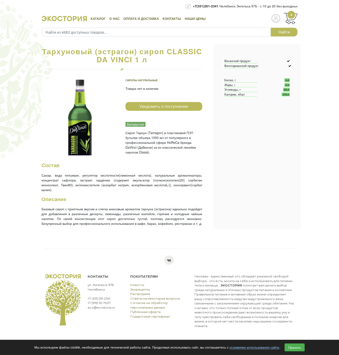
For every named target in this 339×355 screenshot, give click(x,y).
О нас (114, 18)
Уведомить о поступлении (164, 106)
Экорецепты (140, 289)
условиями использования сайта (254, 347)
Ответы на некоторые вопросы (155, 298)
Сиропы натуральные (141, 80)
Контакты (172, 18)
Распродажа (140, 294)
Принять (294, 347)
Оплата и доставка (141, 18)
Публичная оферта (145, 312)
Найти (284, 32)
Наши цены (195, 18)
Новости (137, 285)
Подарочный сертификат (150, 316)
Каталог (98, 18)
